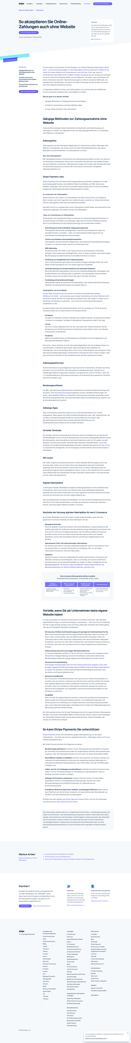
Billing (44, 944)
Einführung (22, 67)
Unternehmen (71, 934)
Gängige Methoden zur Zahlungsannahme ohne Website (27, 72)
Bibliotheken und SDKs (74, 1020)
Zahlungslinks (47, 979)
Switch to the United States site (95, 1038)
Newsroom (94, 976)
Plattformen (70, 962)
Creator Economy (72, 969)
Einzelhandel (71, 989)
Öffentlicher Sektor (73, 987)
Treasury (45, 999)
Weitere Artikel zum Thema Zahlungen (28, 859)
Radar (44, 986)
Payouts (45, 984)
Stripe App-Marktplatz (74, 998)
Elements (46, 961)
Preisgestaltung (76, 3)
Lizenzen (94, 954)
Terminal (45, 996)
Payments (39, 10)
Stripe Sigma (47, 991)
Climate (45, 951)
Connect (45, 954)
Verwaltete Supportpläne (99, 990)
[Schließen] (127, 1033)
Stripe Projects (71, 1023)
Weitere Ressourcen (97, 964)
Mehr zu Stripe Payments (75, 905)
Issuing (45, 971)
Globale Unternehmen (73, 952)
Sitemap (93, 956)
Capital (45, 946)
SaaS (68, 964)
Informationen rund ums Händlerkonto (57, 856)
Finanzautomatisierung (74, 949)
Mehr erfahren (95, 39)
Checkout (46, 949)
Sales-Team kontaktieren (102, 3)
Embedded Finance (73, 947)
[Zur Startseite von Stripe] (21, 931)
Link (44, 974)
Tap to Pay (106, 445)
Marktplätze (70, 957)
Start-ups (70, 937)
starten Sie (65, 802)
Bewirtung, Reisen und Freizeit (76, 974)
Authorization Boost (49, 941)
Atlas (44, 939)
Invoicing (45, 969)
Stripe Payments (49, 735)
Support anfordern (96, 988)
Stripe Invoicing (63, 393)
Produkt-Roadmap (96, 971)
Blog (92, 939)
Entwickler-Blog (72, 1025)
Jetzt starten (24, 906)
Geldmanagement (72, 959)
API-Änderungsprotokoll (74, 1018)
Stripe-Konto (90, 197)
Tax (44, 994)
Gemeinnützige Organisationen (76, 982)
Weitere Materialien (26, 10)
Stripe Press (95, 978)
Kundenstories (95, 937)
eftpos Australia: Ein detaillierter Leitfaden (59, 854)
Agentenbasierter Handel (75, 939)
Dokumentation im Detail (99, 901)
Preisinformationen (49, 936)
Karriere (93, 973)
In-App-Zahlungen (72, 954)
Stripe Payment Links (51, 181)
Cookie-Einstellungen (97, 959)
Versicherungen (72, 977)
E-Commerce (71, 944)
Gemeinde (94, 942)
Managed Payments (49, 976)
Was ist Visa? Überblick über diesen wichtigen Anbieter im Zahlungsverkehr (70, 859)
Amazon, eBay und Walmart (73, 565)
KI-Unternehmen (72, 967)
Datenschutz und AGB (97, 947)
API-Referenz (71, 1013)
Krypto (45, 956)
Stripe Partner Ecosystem (75, 1001)
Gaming (69, 972)
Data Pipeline (47, 959)
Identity (45, 966)
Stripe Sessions (96, 944)
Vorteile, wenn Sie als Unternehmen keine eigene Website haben (27, 79)
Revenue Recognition (49, 989)
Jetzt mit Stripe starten (28, 32)
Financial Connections (49, 964)
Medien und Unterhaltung (74, 979)
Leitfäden (94, 934)
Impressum (94, 961)
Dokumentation (72, 1010)
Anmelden (87, 3)
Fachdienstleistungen (73, 984)
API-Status (70, 1015)
